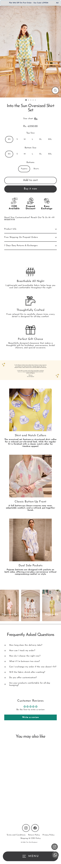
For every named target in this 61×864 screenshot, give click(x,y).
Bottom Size (30, 148)
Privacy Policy (48, 835)
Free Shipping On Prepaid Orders (21, 237)
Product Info (10, 229)
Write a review (30, 717)
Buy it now (30, 188)
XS (9, 139)
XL (40, 139)
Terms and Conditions (16, 835)
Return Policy (34, 835)
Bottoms (30, 162)
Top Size (30, 133)
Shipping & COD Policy (30, 838)
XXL (50, 139)
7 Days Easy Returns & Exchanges (21, 245)
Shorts (36, 169)
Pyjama (24, 169)
